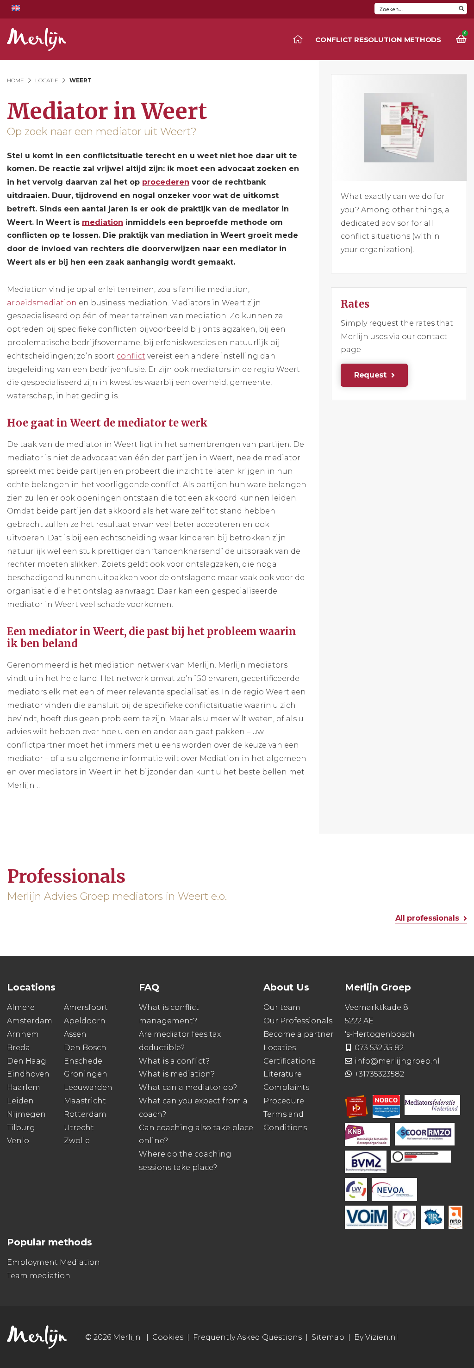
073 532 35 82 (379, 1047)
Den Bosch (85, 1047)
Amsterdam (29, 1020)
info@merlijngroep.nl (397, 1061)
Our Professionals (297, 1020)
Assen (75, 1034)
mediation (102, 222)
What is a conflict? (174, 1061)
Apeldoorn (85, 1020)
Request (370, 375)
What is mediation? (177, 1074)
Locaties (279, 1047)
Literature (282, 1074)
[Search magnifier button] (461, 8)
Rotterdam (85, 1114)
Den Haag (26, 1061)
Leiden (20, 1100)
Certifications (289, 1061)
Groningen (85, 1074)
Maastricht (85, 1100)
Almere (21, 1007)
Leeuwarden (88, 1087)
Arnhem (23, 1034)
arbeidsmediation (42, 302)
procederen (165, 182)
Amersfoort (86, 1007)
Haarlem (23, 1087)
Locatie (46, 80)
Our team (281, 1007)
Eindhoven (28, 1074)
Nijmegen (26, 1114)
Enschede (83, 1061)
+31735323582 (379, 1074)
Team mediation (38, 1275)
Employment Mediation (53, 1262)
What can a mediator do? (188, 1087)
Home (15, 80)
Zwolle (77, 1140)
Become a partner (298, 1034)
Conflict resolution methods (378, 39)
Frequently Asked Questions (247, 1337)
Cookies (167, 1337)
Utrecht (79, 1127)
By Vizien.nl (376, 1337)
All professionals (427, 918)
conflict (131, 356)
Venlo (18, 1140)
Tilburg (21, 1127)
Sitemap (328, 1337)
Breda (18, 1047)
